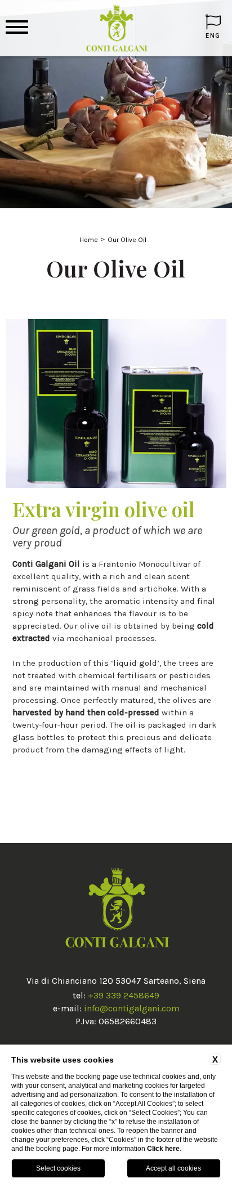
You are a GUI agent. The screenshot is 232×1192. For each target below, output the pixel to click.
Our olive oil (127, 240)
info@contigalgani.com (132, 1008)
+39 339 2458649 (123, 995)
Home (88, 240)
